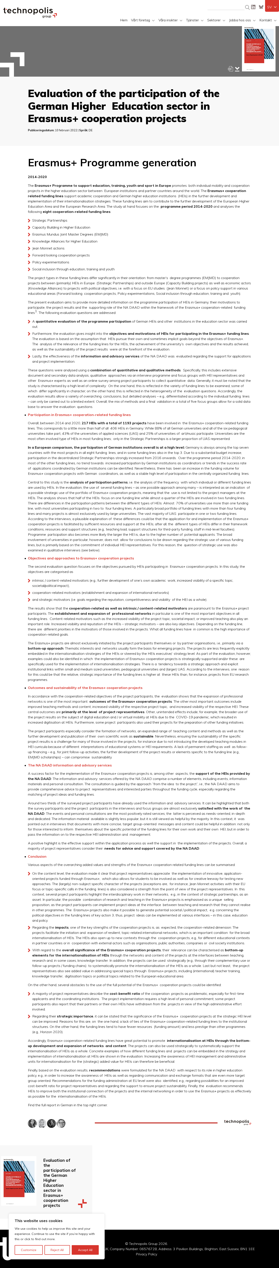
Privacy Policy (146, 1254)
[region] (57, 1236)
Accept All (85, 1250)
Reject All (57, 1250)
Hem (124, 20)
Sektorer (214, 20)
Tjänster (192, 20)
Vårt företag (140, 20)
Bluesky (261, 7)
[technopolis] (30, 17)
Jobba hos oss (240, 20)
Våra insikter (168, 20)
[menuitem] (272, 7)
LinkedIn (253, 7)
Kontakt (265, 20)
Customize (28, 1250)
